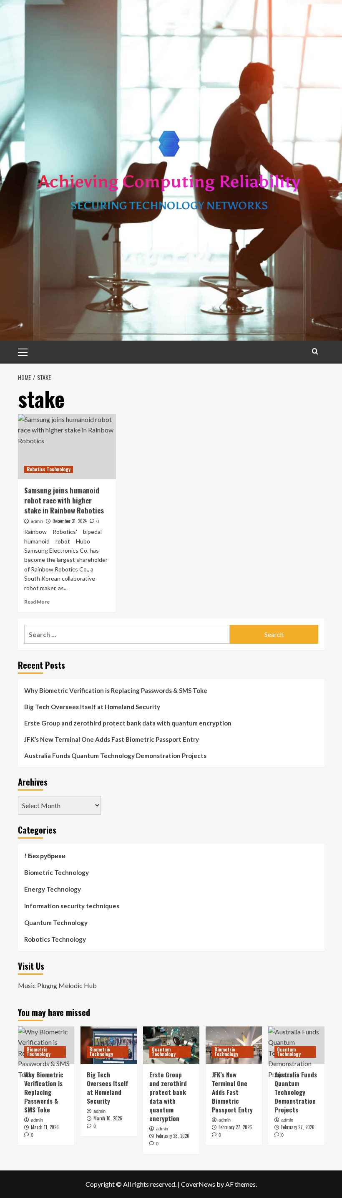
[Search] (315, 351)
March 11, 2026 (45, 1127)
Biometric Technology (56, 872)
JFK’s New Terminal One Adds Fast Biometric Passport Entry (111, 739)
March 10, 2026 (107, 1118)
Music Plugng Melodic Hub (57, 985)
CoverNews (198, 1184)
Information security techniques (71, 906)
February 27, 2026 (235, 1127)
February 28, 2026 (172, 1135)
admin (37, 521)
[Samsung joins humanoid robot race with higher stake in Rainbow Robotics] (67, 447)
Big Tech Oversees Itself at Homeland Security (92, 706)
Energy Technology (52, 889)
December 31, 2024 (70, 521)
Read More (37, 602)
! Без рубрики (44, 855)
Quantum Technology (56, 922)
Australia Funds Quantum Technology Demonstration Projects (115, 755)
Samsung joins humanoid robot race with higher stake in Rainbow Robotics (64, 500)
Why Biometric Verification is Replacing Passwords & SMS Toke (115, 690)
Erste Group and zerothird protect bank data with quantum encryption (127, 723)
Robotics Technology (48, 469)
